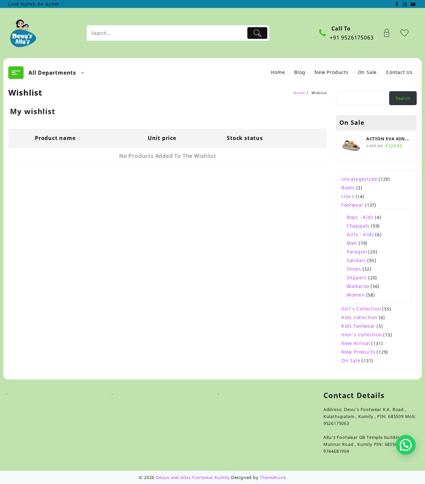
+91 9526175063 (352, 37)
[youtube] (412, 4)
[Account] (390, 33)
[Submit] (257, 33)
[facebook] (396, 4)
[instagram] (404, 4)
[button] (406, 445)
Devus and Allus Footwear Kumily (193, 477)
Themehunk (273, 477)
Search (402, 98)
